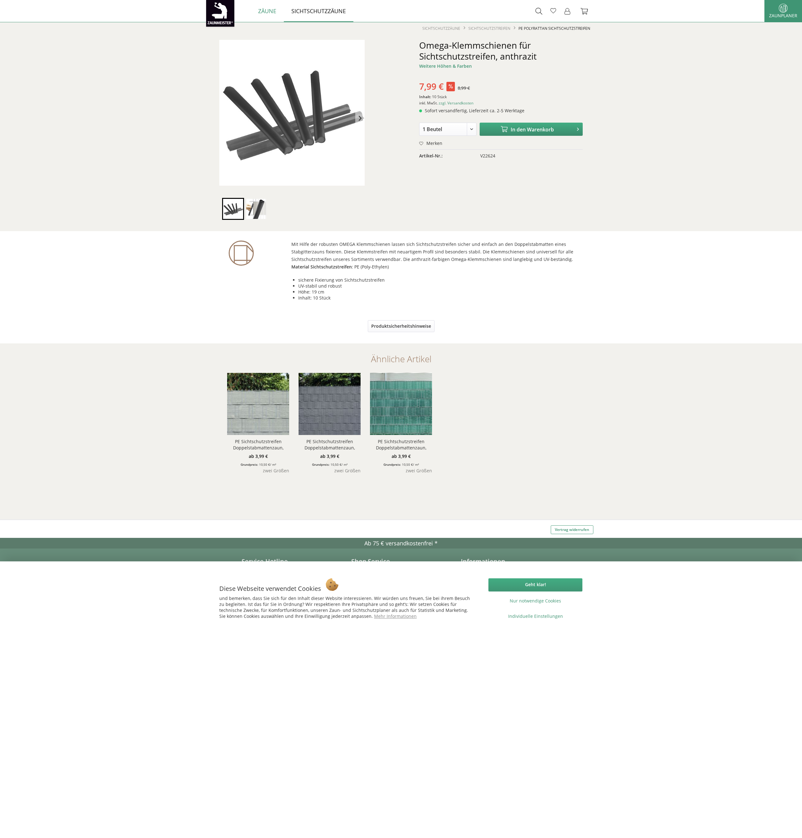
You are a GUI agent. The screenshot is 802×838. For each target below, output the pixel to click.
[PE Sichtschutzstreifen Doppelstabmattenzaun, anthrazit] (330, 404)
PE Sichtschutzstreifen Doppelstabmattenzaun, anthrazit (330, 444)
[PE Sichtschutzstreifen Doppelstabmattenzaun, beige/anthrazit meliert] (258, 404)
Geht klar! (535, 584)
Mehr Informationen (395, 616)
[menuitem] (267, 11)
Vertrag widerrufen (572, 529)
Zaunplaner (783, 16)
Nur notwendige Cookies (535, 601)
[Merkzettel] (553, 11)
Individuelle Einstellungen (535, 616)
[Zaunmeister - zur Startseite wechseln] (220, 13)
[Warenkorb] (587, 11)
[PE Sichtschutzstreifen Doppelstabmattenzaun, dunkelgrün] (401, 404)
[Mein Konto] (569, 11)
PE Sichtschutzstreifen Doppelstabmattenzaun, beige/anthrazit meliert (258, 444)
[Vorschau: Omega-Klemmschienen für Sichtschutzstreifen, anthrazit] (233, 209)
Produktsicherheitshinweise (401, 326)
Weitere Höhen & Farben (445, 66)
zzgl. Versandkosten (456, 103)
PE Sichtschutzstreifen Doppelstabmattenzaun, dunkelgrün (401, 444)
